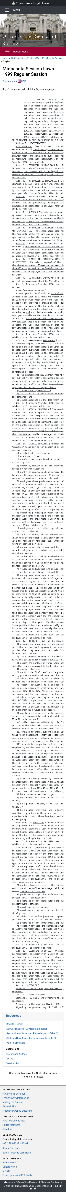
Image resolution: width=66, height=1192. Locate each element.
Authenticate (10, 81)
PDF (23, 81)
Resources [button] (13, 1015)
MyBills (6, 1171)
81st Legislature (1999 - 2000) (25, 58)
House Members (11, 1125)
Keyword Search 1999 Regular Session (27, 1028)
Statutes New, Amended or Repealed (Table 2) (31, 1038)
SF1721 (10, 1058)
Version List (12, 1063)
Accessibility (9, 1106)
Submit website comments (17, 1152)
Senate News (10, 1166)
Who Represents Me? (14, 1120)
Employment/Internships (16, 1098)
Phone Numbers (11, 1148)
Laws (5, 58)
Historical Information (14, 1093)
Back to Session (14, 1024)
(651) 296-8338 (11, 1143)
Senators (7, 1129)
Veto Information (15, 1042)
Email (25, 1143)
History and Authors (17, 1054)
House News (9, 1162)
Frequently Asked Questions (17, 1110)
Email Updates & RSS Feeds (17, 1175)
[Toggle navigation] (7, 10)
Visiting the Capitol (12, 1102)
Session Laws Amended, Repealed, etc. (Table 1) (32, 1033)
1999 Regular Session (52, 58)
